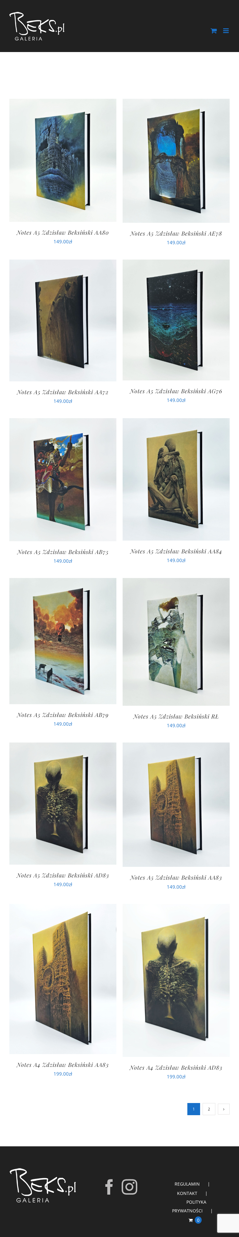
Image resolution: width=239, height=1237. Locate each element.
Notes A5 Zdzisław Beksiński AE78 (176, 233)
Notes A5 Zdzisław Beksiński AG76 (176, 391)
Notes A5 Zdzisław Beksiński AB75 (63, 552)
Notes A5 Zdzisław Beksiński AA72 (63, 392)
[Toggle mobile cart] (214, 30)
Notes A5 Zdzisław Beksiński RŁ (176, 716)
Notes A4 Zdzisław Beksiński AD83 (176, 1067)
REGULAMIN (187, 1184)
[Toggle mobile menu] (226, 30)
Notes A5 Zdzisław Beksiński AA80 (63, 232)
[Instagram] (129, 1187)
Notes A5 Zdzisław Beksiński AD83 (63, 875)
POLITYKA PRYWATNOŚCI (189, 1206)
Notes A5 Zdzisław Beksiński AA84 (176, 551)
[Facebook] (109, 1187)
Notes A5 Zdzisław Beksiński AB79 (63, 715)
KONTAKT (187, 1193)
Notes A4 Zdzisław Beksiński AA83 (63, 1064)
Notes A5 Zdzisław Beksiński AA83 (176, 877)
